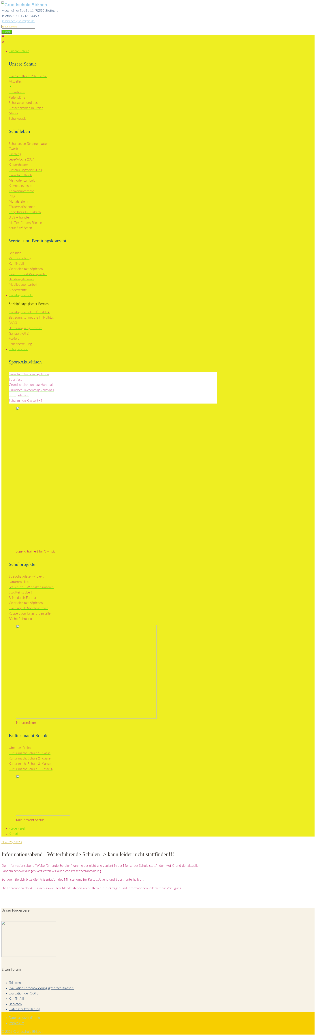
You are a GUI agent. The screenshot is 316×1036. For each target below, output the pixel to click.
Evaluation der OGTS (23, 993)
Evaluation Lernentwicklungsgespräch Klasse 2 (41, 988)
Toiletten (15, 983)
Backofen (15, 1004)
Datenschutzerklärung (24, 1009)
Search (6, 32)
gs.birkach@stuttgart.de (18, 21)
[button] (111, 40)
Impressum (16, 1023)
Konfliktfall (16, 998)
